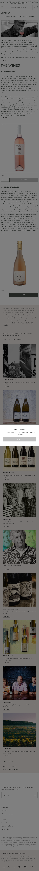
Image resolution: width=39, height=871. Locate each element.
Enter (19, 439)
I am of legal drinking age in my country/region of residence (21, 434)
